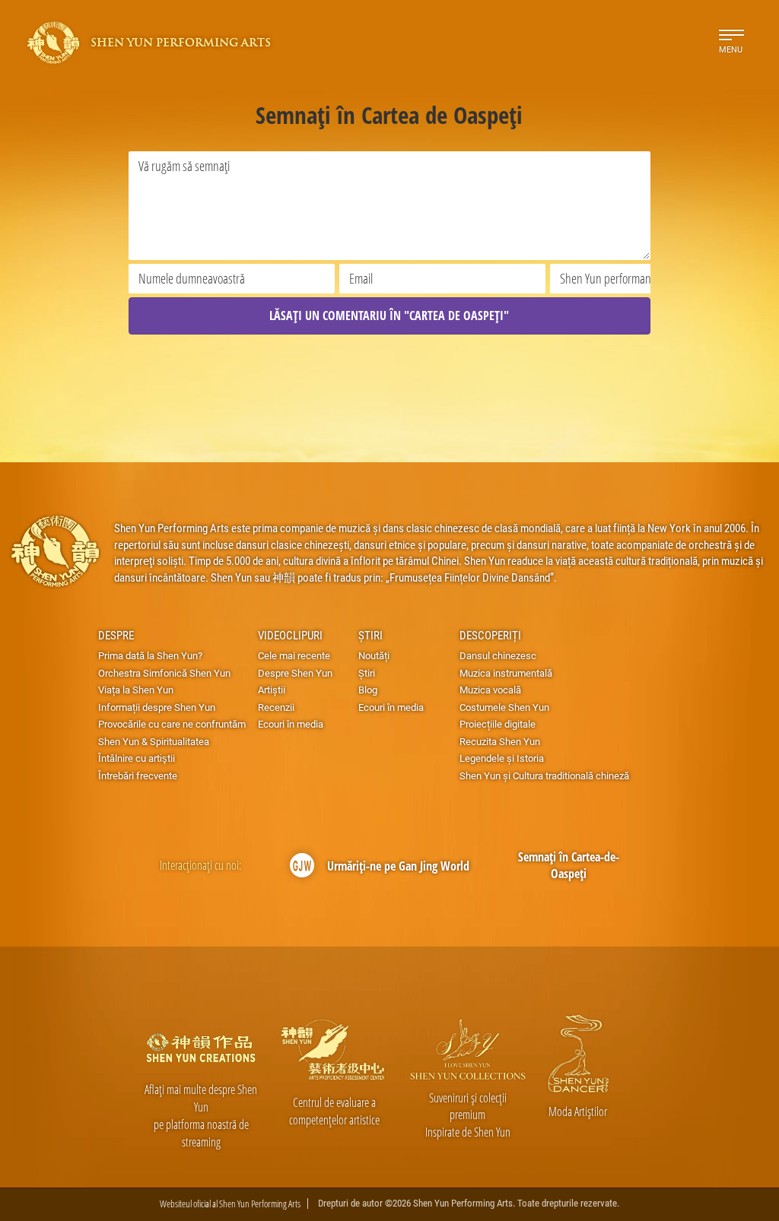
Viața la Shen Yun (135, 689)
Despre (116, 634)
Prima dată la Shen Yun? (150, 655)
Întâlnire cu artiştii (136, 758)
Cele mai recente (294, 655)
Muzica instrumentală (505, 673)
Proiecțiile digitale (497, 724)
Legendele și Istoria (501, 758)
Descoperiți (490, 634)
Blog (367, 689)
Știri (370, 634)
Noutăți (374, 655)
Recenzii (276, 707)
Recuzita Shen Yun (499, 741)
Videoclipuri (290, 634)
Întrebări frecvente (137, 775)
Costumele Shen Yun (504, 707)
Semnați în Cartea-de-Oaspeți (568, 865)
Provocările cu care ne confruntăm (172, 724)
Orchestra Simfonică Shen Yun (164, 673)
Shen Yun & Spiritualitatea (153, 741)
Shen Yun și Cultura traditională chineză (544, 775)
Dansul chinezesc (497, 655)
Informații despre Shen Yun (156, 707)
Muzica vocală (490, 689)
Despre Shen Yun (295, 673)
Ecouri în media (290, 724)
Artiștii (271, 689)
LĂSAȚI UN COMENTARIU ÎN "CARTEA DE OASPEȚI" (389, 315)
